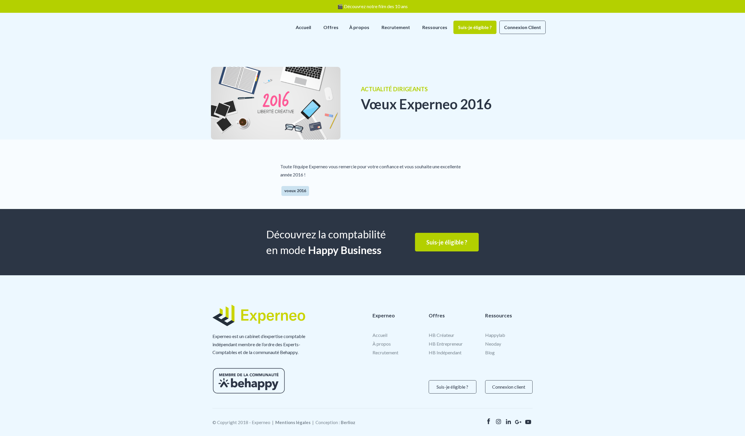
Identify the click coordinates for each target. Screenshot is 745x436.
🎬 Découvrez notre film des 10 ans (372, 6)
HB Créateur (441, 335)
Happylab (495, 335)
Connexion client (508, 386)
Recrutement (396, 27)
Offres (330, 27)
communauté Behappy (275, 352)
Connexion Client (522, 27)
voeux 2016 (295, 190)
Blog (490, 352)
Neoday (493, 343)
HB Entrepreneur (446, 343)
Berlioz (348, 422)
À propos (359, 27)
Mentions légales (293, 422)
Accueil (303, 27)
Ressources (434, 27)
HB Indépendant (445, 352)
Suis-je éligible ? (475, 27)
